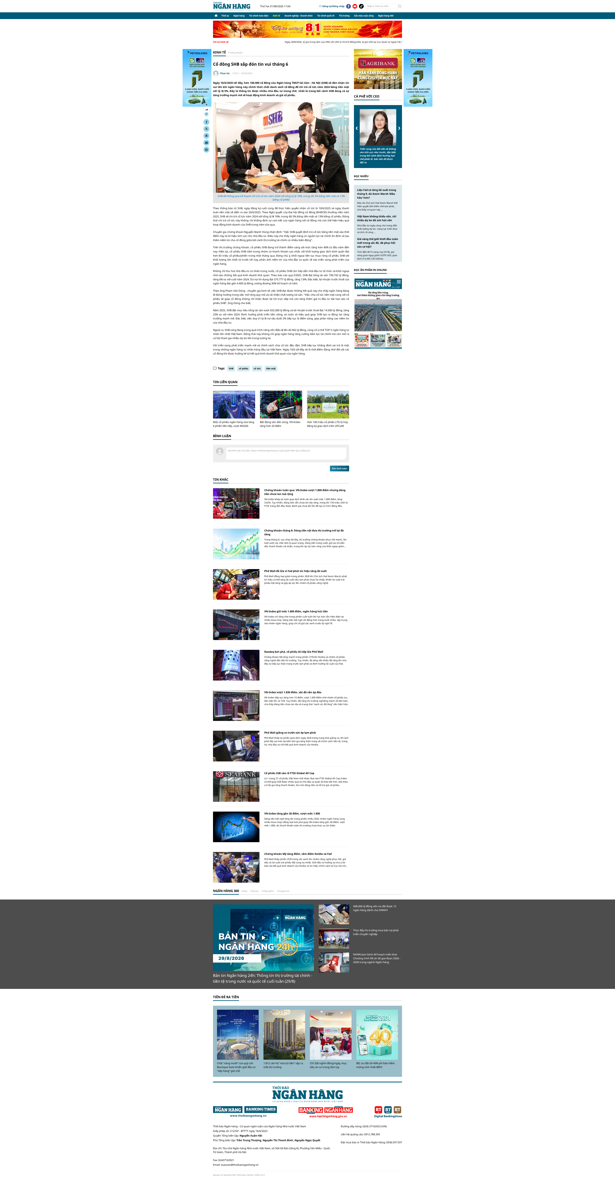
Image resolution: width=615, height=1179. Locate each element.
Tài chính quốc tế (325, 15)
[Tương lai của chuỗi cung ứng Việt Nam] (378, 127)
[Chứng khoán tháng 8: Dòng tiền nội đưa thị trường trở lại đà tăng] (236, 544)
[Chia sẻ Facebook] (206, 122)
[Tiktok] (361, 6)
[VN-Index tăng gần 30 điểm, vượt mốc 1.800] (236, 827)
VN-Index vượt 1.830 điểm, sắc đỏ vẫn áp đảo (292, 692)
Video (244, 890)
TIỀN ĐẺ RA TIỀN (226, 997)
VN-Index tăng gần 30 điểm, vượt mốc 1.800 (292, 813)
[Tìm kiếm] (399, 6)
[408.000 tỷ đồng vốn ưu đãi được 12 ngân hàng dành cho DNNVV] (334, 914)
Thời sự (225, 15)
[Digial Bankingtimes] (388, 1112)
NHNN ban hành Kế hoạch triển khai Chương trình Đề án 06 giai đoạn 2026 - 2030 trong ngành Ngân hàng (376, 958)
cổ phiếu (243, 368)
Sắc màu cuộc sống (364, 15)
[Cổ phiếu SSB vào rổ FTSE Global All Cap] (236, 786)
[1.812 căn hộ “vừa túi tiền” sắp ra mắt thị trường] (284, 1035)
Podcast (254, 890)
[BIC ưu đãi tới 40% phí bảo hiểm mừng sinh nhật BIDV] (377, 1035)
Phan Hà (225, 73)
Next (399, 128)
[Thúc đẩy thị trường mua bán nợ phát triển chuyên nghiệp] (334, 938)
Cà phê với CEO (366, 96)
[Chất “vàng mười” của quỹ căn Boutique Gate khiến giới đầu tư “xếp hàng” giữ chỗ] (238, 1035)
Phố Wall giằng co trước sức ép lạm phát (290, 732)
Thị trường (344, 15)
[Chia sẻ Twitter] (206, 129)
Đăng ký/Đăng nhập (333, 6)
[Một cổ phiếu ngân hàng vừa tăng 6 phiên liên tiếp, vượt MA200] (234, 405)
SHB (231, 368)
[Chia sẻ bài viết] (206, 143)
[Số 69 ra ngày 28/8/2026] (378, 313)
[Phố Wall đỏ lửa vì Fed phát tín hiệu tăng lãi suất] (236, 584)
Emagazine (283, 890)
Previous (357, 128)
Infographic (268, 890)
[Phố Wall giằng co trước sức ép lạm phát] (236, 746)
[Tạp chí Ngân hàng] (326, 1112)
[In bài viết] (206, 150)
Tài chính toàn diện (258, 15)
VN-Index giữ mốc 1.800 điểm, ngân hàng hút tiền (296, 611)
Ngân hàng (239, 15)
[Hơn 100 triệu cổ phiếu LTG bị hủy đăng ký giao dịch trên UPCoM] (328, 405)
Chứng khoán (235, 52)
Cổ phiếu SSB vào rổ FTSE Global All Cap (289, 773)
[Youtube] (355, 6)
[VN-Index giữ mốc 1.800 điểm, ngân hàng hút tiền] (236, 624)
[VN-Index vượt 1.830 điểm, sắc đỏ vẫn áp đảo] (236, 705)
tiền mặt (271, 368)
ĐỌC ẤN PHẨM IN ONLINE (370, 270)
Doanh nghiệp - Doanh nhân (299, 15)
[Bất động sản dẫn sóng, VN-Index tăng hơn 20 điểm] (281, 405)
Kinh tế (276, 15)
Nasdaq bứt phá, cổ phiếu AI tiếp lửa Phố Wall (293, 651)
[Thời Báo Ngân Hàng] (234, 6)
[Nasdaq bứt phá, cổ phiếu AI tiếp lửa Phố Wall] (236, 665)
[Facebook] (348, 6)
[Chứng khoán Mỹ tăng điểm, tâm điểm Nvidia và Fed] (236, 867)
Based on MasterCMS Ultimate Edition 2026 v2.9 (239, 1174)
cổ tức (257, 368)
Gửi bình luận (339, 468)
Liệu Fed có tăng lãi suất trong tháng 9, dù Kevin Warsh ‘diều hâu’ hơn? (376, 193)
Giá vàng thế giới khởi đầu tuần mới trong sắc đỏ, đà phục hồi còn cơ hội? (377, 242)
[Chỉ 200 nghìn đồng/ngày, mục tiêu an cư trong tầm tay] (331, 1035)
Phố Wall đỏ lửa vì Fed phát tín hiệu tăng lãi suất (295, 571)
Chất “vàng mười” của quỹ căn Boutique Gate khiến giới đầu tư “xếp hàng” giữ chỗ (236, 1067)
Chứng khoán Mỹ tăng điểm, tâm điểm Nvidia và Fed (298, 854)
